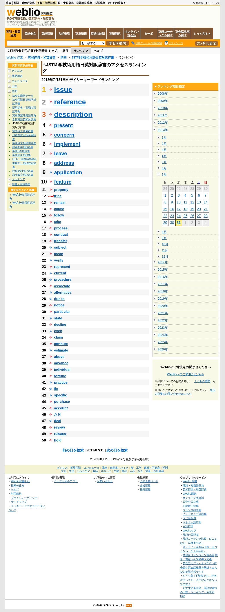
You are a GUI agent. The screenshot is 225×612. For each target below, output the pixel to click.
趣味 (95, 471)
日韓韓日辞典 (84, 3)
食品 (124, 471)
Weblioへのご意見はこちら (185, 374)
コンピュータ (20, 80)
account (61, 408)
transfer (60, 241)
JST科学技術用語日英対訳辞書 (92, 57)
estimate (61, 350)
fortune (60, 376)
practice (60, 382)
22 (165, 216)
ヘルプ (216, 3)
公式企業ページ (149, 481)
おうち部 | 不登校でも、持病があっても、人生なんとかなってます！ (198, 579)
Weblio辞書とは (20, 481)
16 (172, 209)
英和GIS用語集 (21, 151)
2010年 (163, 108)
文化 (63, 471)
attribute (61, 344)
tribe (58, 196)
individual (62, 369)
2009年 (163, 101)
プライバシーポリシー (24, 497)
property (61, 190)
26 (192, 216)
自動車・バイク (119, 467)
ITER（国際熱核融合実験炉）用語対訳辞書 (24, 163)
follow (59, 215)
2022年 (163, 320)
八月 (57, 414)
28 (206, 216)
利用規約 (16, 493)
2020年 (163, 306)
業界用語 (17, 75)
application (68, 172)
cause (59, 209)
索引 (65, 50)
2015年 (163, 269)
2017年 (163, 284)
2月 (164, 143)
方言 (140, 471)
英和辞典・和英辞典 (42, 57)
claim (58, 337)
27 (199, 216)
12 (192, 202)
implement (67, 144)
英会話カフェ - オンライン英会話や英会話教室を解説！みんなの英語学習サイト (198, 567)
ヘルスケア (18, 179)
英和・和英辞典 (46, 3)
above (59, 357)
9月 (164, 238)
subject (60, 247)
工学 (14, 86)
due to (59, 299)
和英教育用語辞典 (22, 174)
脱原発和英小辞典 (22, 170)
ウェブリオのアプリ (66, 481)
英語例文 (30, 33)
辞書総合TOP (201, 3)
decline (60, 324)
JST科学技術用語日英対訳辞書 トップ (32, 50)
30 (172, 223)
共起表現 (64, 33)
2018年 (163, 291)
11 (185, 202)
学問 (63, 57)
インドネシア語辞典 (195, 514)
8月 (164, 232)
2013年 (163, 130)
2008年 (163, 93)
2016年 (163, 277)
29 (165, 223)
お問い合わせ (105, 481)
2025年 (163, 342)
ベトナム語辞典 (192, 522)
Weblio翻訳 (189, 493)
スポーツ (106, 471)
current (60, 273)
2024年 (163, 335)
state (58, 318)
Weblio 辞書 (15, 57)
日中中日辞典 (66, 3)
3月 (164, 150)
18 (185, 209)
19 (192, 209)
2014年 (163, 262)
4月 (164, 156)
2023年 (163, 327)
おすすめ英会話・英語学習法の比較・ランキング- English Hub (198, 591)
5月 (164, 162)
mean (58, 254)
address (64, 163)
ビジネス (17, 70)
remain (59, 202)
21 (206, 209)
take (57, 222)
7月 (164, 174)
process (61, 228)
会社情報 (145, 485)
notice (59, 305)
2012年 (163, 122)
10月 (165, 244)
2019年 (163, 298)
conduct (61, 234)
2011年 (162, 115)
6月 (164, 168)
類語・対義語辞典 (24, 3)
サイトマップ (19, 501)
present (63, 125)
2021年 (163, 313)
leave (60, 153)
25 (185, 216)
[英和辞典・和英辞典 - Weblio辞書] (23, 14)
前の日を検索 (73, 450)
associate (62, 286)
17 (179, 209)
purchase (62, 401)
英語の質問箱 (191, 534)
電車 (104, 467)
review (59, 427)
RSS (129, 605)
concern (64, 135)
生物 (116, 471)
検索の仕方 (17, 485)
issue (63, 89)
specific (60, 395)
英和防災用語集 (21, 155)
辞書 (8, 3)
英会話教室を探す (182, 33)
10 (179, 202)
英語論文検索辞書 (22, 131)
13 (199, 202)
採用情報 (145, 489)
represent (62, 267)
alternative (62, 292)
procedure (62, 279)
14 (206, 202)
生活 (71, 471)
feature (62, 182)
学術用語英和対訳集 (24, 119)
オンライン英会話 (132, 33)
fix (56, 389)
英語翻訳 (115, 33)
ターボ (148, 33)
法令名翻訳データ (22, 95)
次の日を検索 (117, 450)
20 (199, 209)
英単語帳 (81, 33)
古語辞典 (99, 3)
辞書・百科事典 (21, 184)
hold (58, 440)
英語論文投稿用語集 (24, 143)
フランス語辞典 (192, 510)
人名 (132, 471)
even (58, 331)
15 (165, 209)
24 (179, 216)
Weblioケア (189, 530)
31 (179, 223)
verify (58, 260)
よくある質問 (202, 381)
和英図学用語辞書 (22, 147)
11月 (165, 250)
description (73, 114)
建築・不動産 (152, 467)
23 (172, 216)
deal (57, 421)
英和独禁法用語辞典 (24, 115)
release (60, 434)
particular (62, 311)
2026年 (163, 349)
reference (70, 102)
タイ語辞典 (189, 518)
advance (61, 363)
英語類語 (47, 33)
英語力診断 (98, 33)
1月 (164, 137)
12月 (165, 256)
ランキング (81, 50)
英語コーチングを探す (165, 33)
